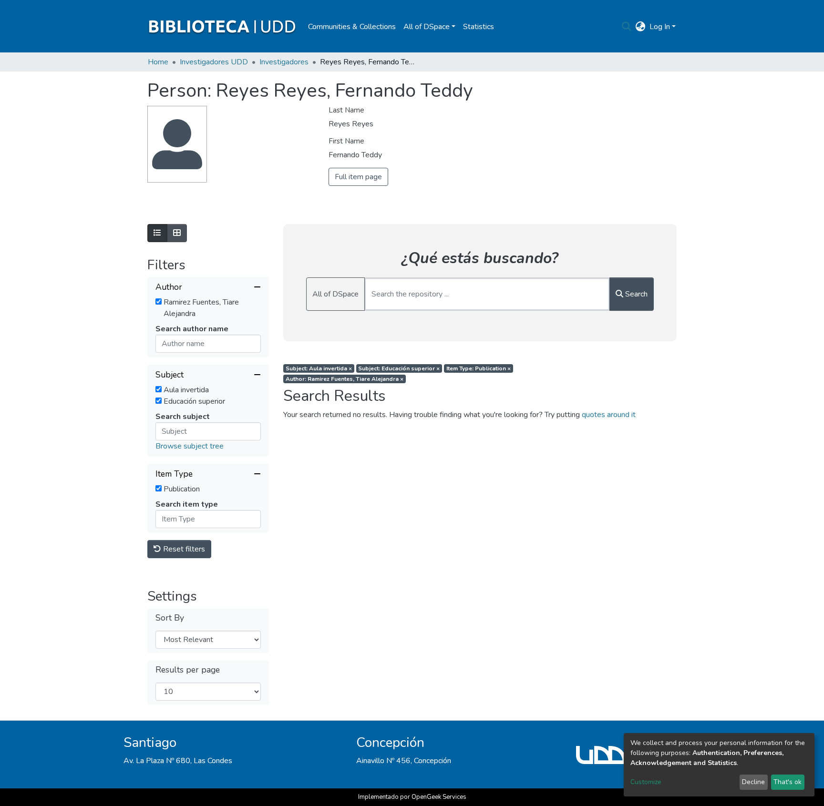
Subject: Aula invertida (319, 368)
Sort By (169, 618)
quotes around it (609, 414)
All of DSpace (335, 294)
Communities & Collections (352, 26)
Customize (645, 781)
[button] (641, 26)
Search (635, 294)
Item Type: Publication (478, 368)
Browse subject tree (189, 446)
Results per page (187, 670)
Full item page (358, 177)
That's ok (787, 781)
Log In (659, 26)
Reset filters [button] (183, 549)
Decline (753, 781)
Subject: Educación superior (399, 368)
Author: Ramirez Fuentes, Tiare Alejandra (344, 379)
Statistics (478, 26)
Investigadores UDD (214, 62)
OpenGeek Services (439, 797)
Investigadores (284, 62)
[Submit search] (627, 26)
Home (158, 62)
